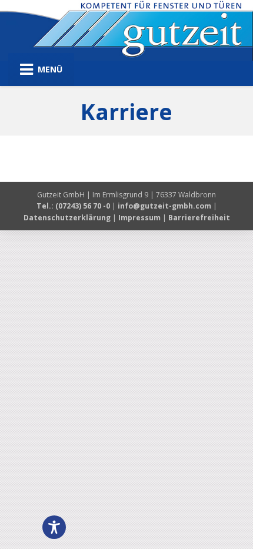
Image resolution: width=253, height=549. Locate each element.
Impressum (139, 218)
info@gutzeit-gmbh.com (164, 206)
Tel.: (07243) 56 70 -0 (74, 206)
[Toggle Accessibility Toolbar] (54, 527)
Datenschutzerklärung (67, 218)
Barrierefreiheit (199, 218)
